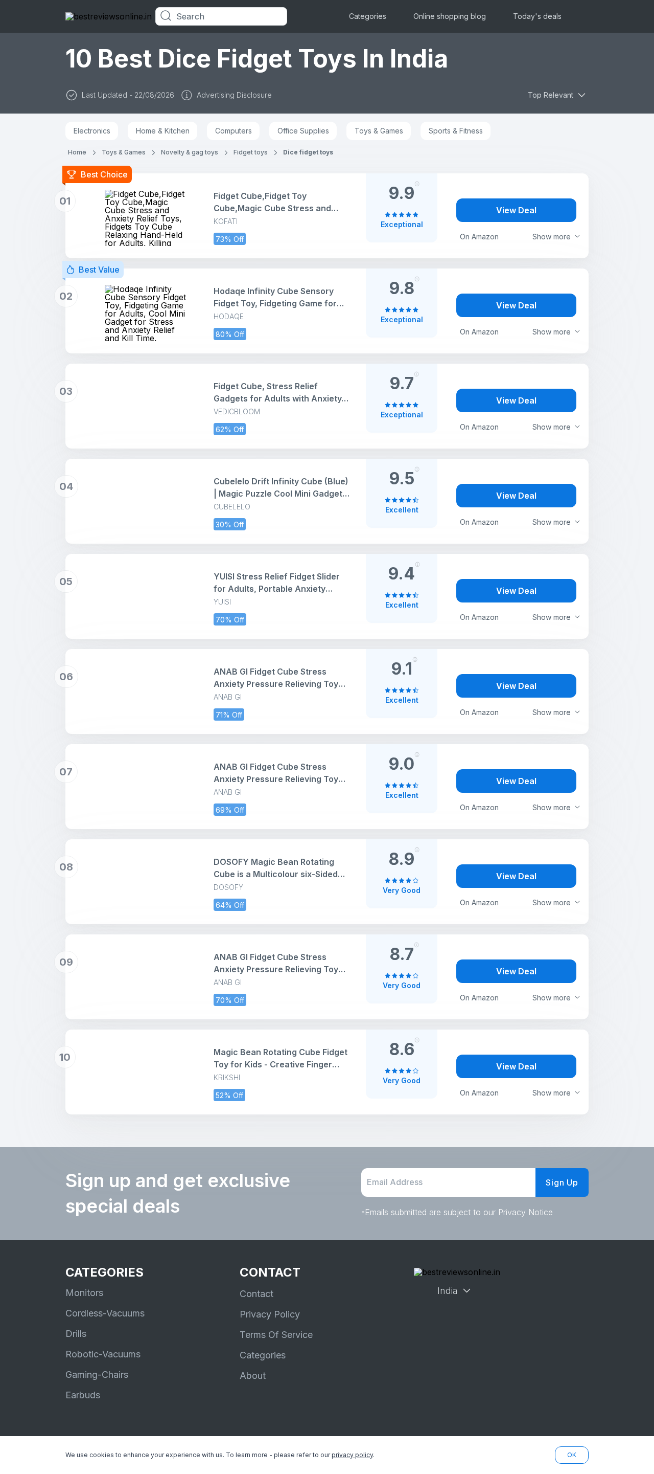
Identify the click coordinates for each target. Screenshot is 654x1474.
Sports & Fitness (456, 130)
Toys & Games (379, 130)
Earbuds (82, 1395)
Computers (233, 130)
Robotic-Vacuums (103, 1354)
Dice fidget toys (308, 152)
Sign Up (562, 1182)
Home (77, 152)
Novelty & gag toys (189, 152)
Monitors (84, 1292)
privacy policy (352, 1455)
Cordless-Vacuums (105, 1313)
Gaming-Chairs (96, 1374)
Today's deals (537, 16)
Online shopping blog (449, 16)
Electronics (92, 130)
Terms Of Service (276, 1334)
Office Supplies (303, 130)
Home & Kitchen (163, 130)
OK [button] (571, 1455)
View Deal (516, 210)
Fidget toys (250, 152)
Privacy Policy (270, 1314)
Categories (367, 16)
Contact (256, 1293)
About (253, 1375)
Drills (75, 1333)
